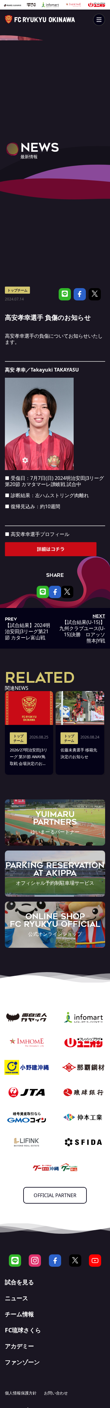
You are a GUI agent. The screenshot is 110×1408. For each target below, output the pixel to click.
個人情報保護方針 (21, 1393)
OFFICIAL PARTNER (55, 1195)
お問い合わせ (56, 1393)
